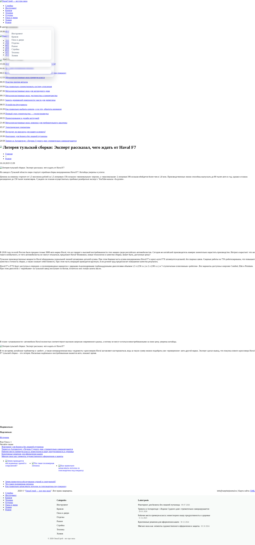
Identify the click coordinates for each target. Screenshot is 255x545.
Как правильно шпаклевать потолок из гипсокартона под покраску (35, 486)
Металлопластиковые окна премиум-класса (25, 77)
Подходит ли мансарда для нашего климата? (25, 132)
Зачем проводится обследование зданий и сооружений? (30, 481)
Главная (8, 154)
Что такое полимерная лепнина (19, 484)
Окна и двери (11, 17)
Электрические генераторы (17, 127)
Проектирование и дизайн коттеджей (22, 118)
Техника (9, 13)
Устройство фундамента (16, 104)
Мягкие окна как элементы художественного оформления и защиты (32, 456)
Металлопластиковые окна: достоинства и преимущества (31, 95)
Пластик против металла (16, 82)
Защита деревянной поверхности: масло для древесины (30, 100)
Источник (4, 437)
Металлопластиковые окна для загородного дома (27, 91)
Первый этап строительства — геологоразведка (27, 114)
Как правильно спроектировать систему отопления (28, 86)
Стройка (9, 6)
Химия (8, 20)
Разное (8, 22)
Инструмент (10, 8)
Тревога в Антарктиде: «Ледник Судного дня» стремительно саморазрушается (40, 141)
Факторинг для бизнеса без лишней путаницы (26, 136)
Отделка (9, 15)
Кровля (8, 10)
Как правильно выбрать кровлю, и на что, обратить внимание (33, 109)
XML (252, 491)
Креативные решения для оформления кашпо (22, 454)
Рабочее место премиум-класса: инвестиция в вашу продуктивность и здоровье (38, 451)
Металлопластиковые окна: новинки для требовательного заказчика (36, 123)
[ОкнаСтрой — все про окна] (13, 1)
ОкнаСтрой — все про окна (38, 491)
